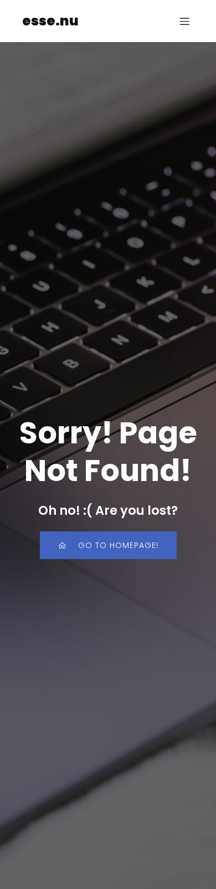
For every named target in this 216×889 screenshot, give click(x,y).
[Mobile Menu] (184, 21)
